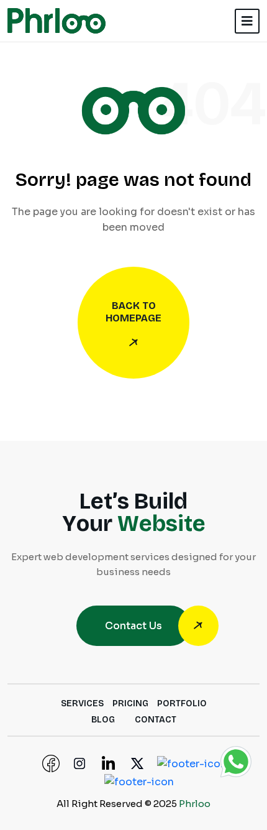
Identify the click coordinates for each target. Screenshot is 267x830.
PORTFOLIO (182, 703)
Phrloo (194, 803)
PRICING (130, 703)
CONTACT (155, 719)
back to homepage (133, 312)
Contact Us (133, 625)
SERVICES (82, 703)
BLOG (103, 719)
